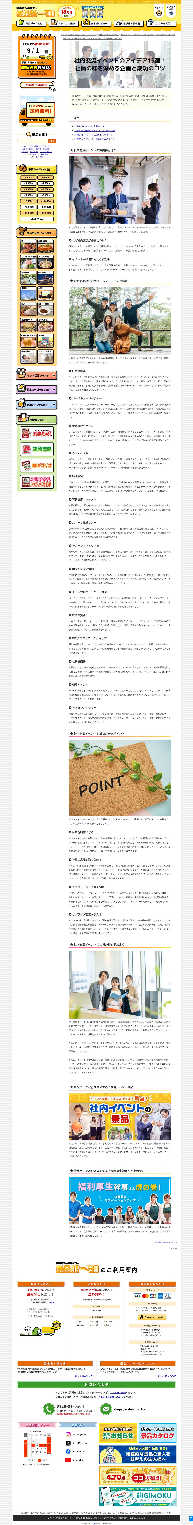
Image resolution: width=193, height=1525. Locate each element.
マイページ (159, 8)
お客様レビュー (99, 23)
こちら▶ (50, 1302)
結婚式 (36, 146)
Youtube (78, 1459)
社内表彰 (39, 157)
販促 (49, 146)
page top (174, 1248)
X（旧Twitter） (82, 1443)
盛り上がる (34, 152)
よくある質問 (163, 23)
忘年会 (38, 149)
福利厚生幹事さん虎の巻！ (108, 35)
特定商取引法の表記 (84, 1518)
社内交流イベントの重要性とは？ (90, 126)
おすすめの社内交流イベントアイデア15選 (94, 130)
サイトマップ (53, 1518)
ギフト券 (36, 154)
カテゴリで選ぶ (66, 23)
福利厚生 (44, 154)
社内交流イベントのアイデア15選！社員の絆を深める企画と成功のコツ (148, 35)
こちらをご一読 (118, 1392)
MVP (32, 157)
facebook (79, 1451)
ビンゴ (25, 149)
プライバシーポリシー (67, 1518)
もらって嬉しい (46, 152)
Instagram (79, 1434)
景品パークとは (34, 23)
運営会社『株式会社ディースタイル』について (127, 1518)
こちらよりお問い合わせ (111, 1397)
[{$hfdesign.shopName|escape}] (35, 17)
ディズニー (47, 149)
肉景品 (31, 149)
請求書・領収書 (131, 23)
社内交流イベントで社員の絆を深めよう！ (94, 139)
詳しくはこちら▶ (84, 1376)
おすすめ (25, 152)
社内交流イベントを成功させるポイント (93, 135)
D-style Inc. (94, 1523)
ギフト (28, 154)
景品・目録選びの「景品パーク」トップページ (78, 35)
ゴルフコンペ (27, 146)
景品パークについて (101, 1518)
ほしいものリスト (171, 8)
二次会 (43, 146)
